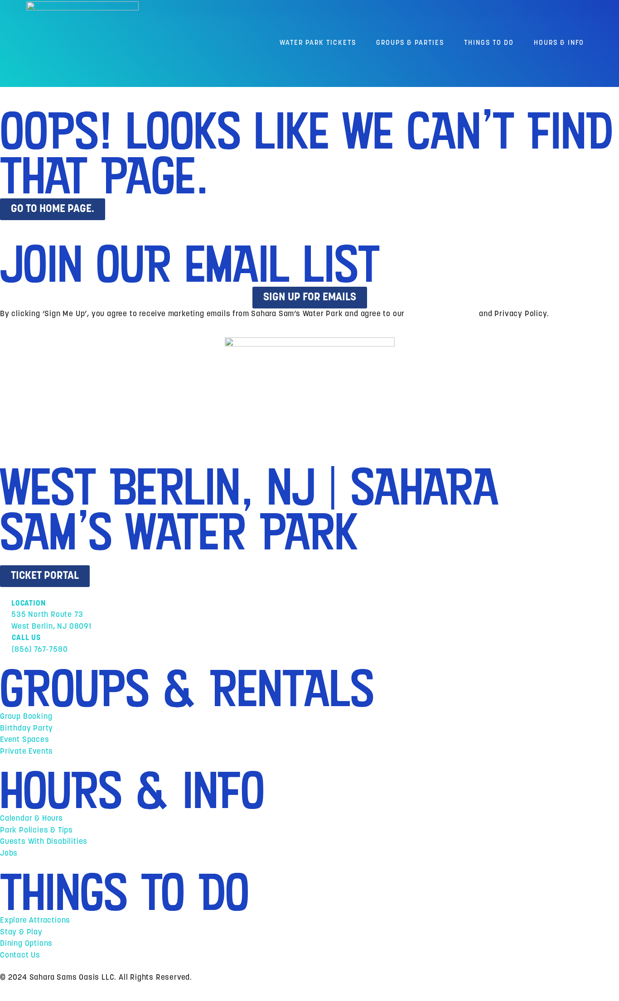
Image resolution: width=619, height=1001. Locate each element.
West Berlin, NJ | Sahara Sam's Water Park (249, 509)
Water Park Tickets (318, 43)
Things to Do (489, 43)
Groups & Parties (410, 43)
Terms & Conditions (442, 314)
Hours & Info (559, 43)
